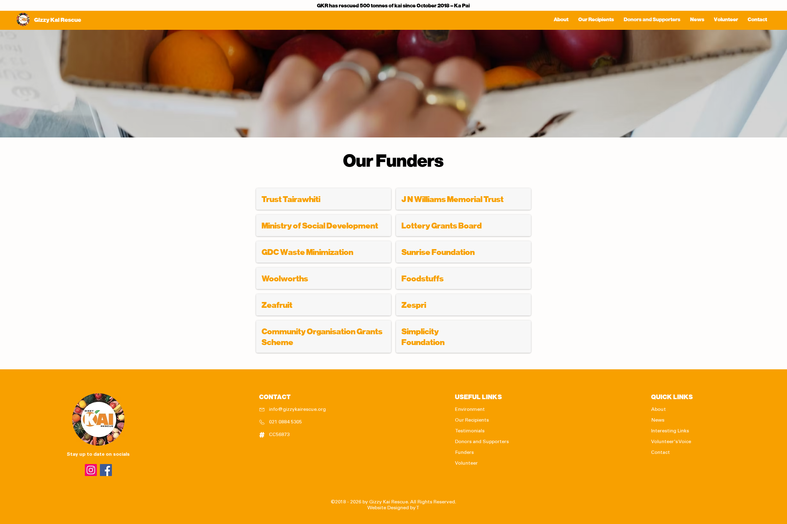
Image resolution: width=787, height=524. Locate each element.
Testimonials (469, 431)
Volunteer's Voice (671, 441)
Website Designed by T (393, 508)
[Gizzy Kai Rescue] (106, 470)
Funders (464, 452)
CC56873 (279, 434)
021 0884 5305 (285, 422)
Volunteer (466, 463)
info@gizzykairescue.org (297, 409)
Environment (470, 409)
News (657, 420)
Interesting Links (670, 431)
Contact (660, 452)
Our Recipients (472, 420)
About (658, 409)
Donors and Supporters (482, 441)
